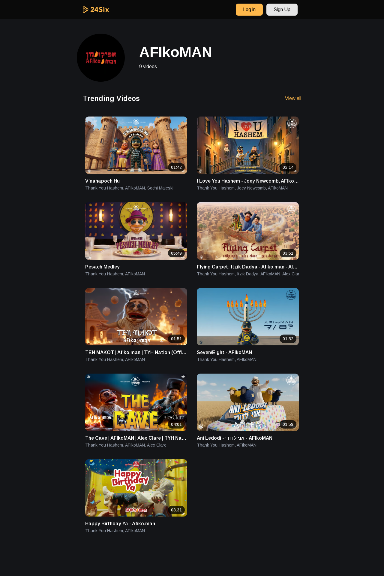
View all (293, 98)
